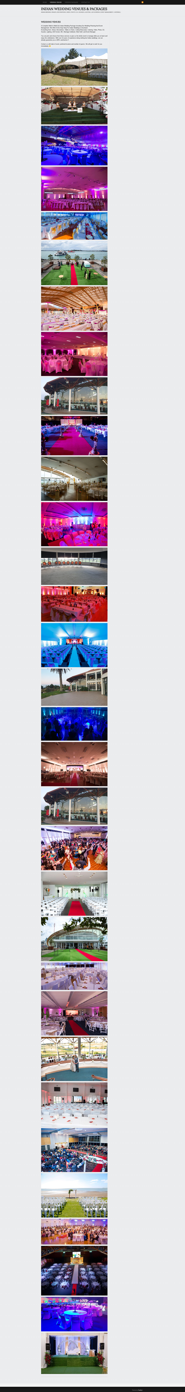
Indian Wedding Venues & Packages (74, 9)
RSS (142, 2)
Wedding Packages (71, 2)
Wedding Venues (56, 2)
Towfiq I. (140, 1390)
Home (45, 2)
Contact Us (85, 2)
